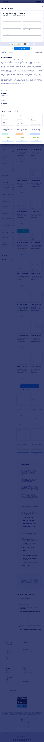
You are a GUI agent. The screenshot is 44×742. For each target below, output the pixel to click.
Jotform (5, 105)
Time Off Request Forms (35, 134)
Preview (8, 140)
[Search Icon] (42, 6)
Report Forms (5, 134)
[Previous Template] (12, 48)
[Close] (42, 1)
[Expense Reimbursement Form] (8, 120)
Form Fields (10, 52)
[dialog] (22, 371)
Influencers (4, 100)
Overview (4, 52)
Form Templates (3, 5)
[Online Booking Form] (22, 120)
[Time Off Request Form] (36, 120)
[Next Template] (31, 48)
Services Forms (19, 134)
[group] (8, 128)
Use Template (22, 48)
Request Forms (10, 5)
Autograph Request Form (7, 8)
